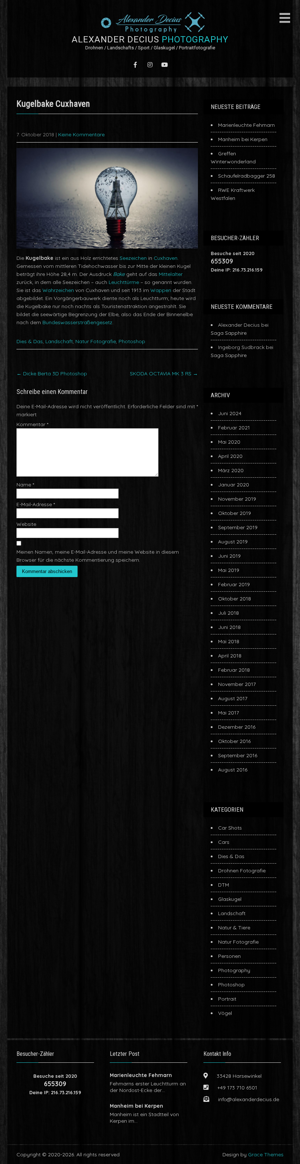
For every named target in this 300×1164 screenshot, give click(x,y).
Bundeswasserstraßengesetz (77, 322)
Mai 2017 (228, 712)
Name (25, 484)
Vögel (225, 1013)
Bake (119, 274)
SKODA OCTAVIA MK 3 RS (164, 373)
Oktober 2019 (234, 513)
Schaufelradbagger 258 (246, 175)
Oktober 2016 (234, 741)
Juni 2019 (229, 556)
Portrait (227, 999)
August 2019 (233, 541)
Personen (229, 956)
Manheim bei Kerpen (242, 139)
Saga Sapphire (229, 333)
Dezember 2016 (236, 727)
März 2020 (231, 470)
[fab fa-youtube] (164, 64)
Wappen (160, 290)
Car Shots (230, 827)
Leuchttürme (124, 282)
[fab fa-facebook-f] (135, 64)
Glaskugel (229, 899)
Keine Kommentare (81, 134)
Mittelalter (171, 274)
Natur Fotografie (95, 341)
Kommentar (32, 424)
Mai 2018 (228, 641)
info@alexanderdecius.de (248, 1099)
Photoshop (132, 341)
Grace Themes (266, 1154)
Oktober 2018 (234, 598)
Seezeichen (133, 258)
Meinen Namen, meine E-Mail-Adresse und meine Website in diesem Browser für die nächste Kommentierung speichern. (97, 556)
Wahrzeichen (58, 290)
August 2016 (232, 769)
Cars (223, 842)
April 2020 (230, 456)
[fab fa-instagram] (150, 64)
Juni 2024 (229, 413)
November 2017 (237, 684)
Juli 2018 (228, 613)
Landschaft (59, 341)
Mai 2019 (228, 570)
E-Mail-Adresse (35, 504)
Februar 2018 (234, 670)
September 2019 (238, 527)
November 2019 (237, 499)
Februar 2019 (234, 584)
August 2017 (232, 698)
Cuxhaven (165, 258)
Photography (234, 970)
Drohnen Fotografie (242, 870)
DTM (223, 884)
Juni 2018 (229, 627)
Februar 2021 (234, 427)
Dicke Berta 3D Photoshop (51, 373)
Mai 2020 (229, 442)
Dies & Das (29, 341)
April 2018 (229, 655)
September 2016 (237, 755)
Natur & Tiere (234, 927)
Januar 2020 (233, 484)
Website (26, 524)
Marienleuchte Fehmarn (246, 125)
